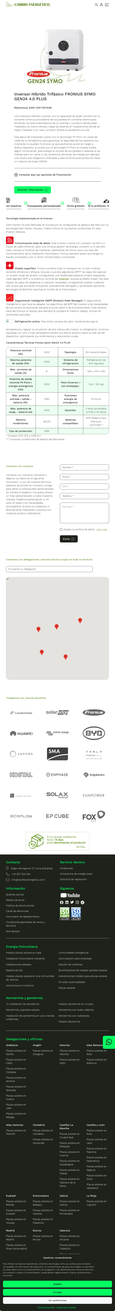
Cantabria (39, 1124)
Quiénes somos (15, 894)
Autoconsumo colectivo (20, 985)
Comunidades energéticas (73, 952)
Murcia (37, 1230)
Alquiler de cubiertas (70, 964)
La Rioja (91, 1195)
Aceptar (57, 1284)
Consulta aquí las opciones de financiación (45, 174)
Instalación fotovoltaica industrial (25, 958)
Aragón (37, 1045)
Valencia (65, 1230)
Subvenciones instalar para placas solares (83, 976)
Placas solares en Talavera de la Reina (70, 1182)
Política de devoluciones (20, 905)
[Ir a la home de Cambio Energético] (28, 4)
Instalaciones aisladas (18, 964)
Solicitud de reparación (73, 879)
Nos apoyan (13, 931)
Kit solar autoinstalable (72, 981)
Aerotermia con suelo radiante (76, 1009)
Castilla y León (96, 1124)
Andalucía (12, 1045)
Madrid (10, 1230)
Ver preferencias (58, 1300)
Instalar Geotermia (69, 1021)
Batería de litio (14, 970)
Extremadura (41, 1195)
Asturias (65, 1045)
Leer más (101, 529)
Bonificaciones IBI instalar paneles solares (83, 970)
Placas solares (67, 987)
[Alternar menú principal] (107, 4)
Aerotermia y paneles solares (22, 1009)
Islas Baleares (95, 1045)
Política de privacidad (66, 1307)
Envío (66, 538)
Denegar (57, 1292)
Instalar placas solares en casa (23, 952)
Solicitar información (30, 189)
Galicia (64, 1195)
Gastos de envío (15, 899)
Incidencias (66, 868)
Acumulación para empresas (75, 958)
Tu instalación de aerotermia (22, 1003)
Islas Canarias (14, 1124)
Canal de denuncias (17, 910)
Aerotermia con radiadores (74, 1015)
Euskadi (11, 1195)
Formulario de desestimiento (22, 916)
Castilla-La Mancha (66, 1126)
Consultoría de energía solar (76, 873)
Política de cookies (46, 1307)
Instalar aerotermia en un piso (76, 1003)
